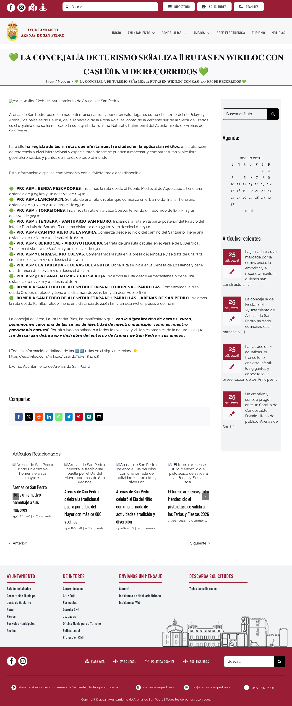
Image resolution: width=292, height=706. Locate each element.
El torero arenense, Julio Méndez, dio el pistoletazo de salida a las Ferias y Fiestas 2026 (188, 473)
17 (232, 190)
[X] (29, 417)
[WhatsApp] (59, 417)
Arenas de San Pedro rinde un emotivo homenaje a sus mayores (33, 471)
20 (251, 190)
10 (233, 184)
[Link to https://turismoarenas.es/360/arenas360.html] (43, 7)
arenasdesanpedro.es (158, 687)
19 (244, 190)
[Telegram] (69, 417)
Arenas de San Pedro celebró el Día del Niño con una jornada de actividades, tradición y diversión (137, 473)
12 (244, 184)
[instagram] (21, 7)
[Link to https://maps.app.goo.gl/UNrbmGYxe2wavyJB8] (33, 7)
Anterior (20, 543)
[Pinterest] (79, 417)
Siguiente (198, 543)
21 (256, 190)
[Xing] (89, 417)
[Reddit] (39, 417)
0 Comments (42, 516)
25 (238, 197)
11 (238, 184)
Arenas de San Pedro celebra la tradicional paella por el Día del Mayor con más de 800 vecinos (85, 473)
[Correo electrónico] (99, 417)
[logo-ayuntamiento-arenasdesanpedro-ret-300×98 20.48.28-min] (36, 22)
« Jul (249, 210)
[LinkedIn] (49, 417)
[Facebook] (19, 417)
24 (233, 197)
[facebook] (11, 7)
